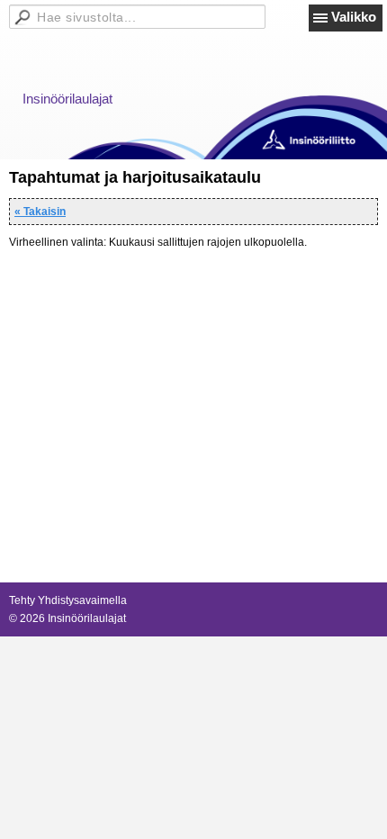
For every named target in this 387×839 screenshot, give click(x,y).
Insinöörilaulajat (67, 98)
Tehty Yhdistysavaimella (68, 600)
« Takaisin (40, 211)
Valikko (353, 16)
